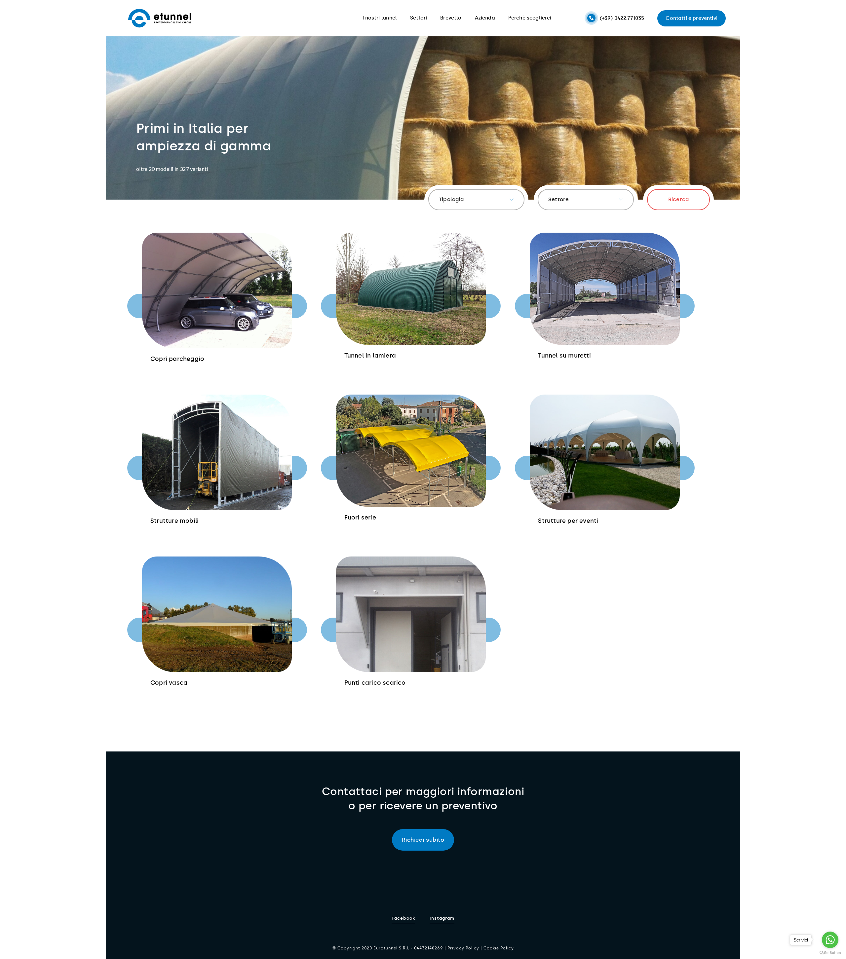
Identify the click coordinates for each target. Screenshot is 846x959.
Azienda (485, 18)
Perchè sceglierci (530, 18)
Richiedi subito (423, 839)
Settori (418, 18)
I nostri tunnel (380, 18)
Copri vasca (168, 682)
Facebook (403, 918)
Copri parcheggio (177, 359)
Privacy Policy (463, 948)
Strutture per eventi (568, 520)
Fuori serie (360, 517)
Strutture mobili (174, 520)
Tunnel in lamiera (370, 355)
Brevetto (450, 18)
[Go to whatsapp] (830, 940)
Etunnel (159, 18)
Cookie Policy (498, 948)
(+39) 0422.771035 (622, 18)
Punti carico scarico (375, 682)
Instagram (442, 918)
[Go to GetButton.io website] (830, 952)
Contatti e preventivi (691, 18)
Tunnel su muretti (564, 355)
